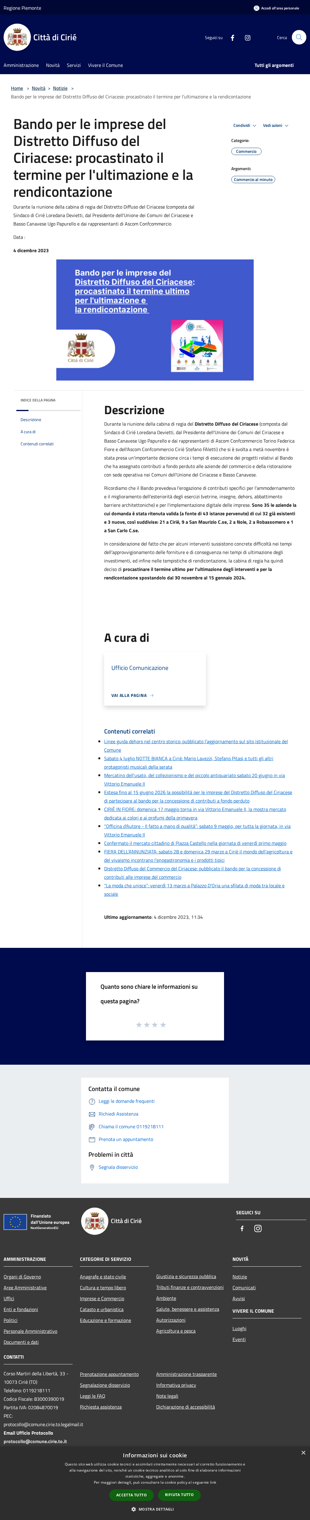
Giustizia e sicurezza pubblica (186, 1276)
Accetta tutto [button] (131, 1495)
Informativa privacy (176, 1385)
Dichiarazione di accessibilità (185, 1406)
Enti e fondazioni (21, 1309)
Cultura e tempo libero (103, 1287)
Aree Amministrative (25, 1287)
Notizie (60, 88)
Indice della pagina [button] (38, 400)
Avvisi (238, 1298)
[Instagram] (245, 37)
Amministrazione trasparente (186, 1374)
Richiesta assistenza (101, 1406)
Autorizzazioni (171, 1320)
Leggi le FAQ (92, 1396)
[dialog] (155, 1483)
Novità (38, 88)
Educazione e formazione (105, 1320)
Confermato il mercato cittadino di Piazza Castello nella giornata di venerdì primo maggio (195, 843)
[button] (155, 1509)
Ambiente (166, 1298)
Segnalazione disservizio (105, 1385)
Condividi (242, 125)
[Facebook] (230, 37)
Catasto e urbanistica (102, 1309)
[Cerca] (299, 37)
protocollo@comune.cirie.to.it (35, 1441)
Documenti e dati (21, 1342)
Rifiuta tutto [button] (179, 1494)
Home (17, 88)
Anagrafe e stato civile (103, 1276)
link (213, 1482)
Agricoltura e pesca (176, 1330)
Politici (11, 1320)
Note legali (167, 1396)
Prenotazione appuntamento (109, 1374)
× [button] (303, 1453)
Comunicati (244, 1287)
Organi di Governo (22, 1276)
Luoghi (239, 1328)
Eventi (239, 1339)
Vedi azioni (273, 125)
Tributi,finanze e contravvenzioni (190, 1287)
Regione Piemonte (22, 8)
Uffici (9, 1298)
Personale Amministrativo (30, 1331)
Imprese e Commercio (102, 1298)
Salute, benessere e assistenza (187, 1309)
